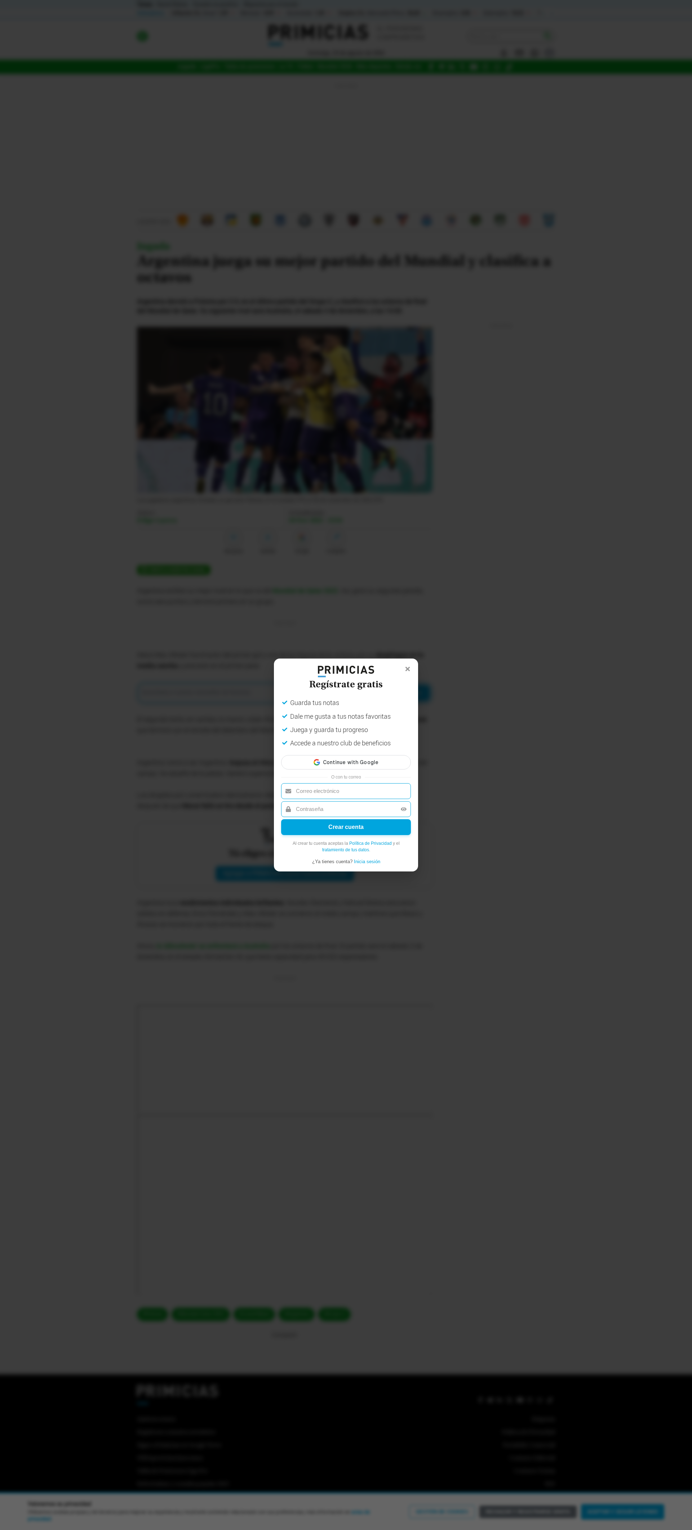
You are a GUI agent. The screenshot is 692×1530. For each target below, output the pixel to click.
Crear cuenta (346, 827)
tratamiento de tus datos (345, 849)
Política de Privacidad (370, 843)
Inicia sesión (367, 861)
